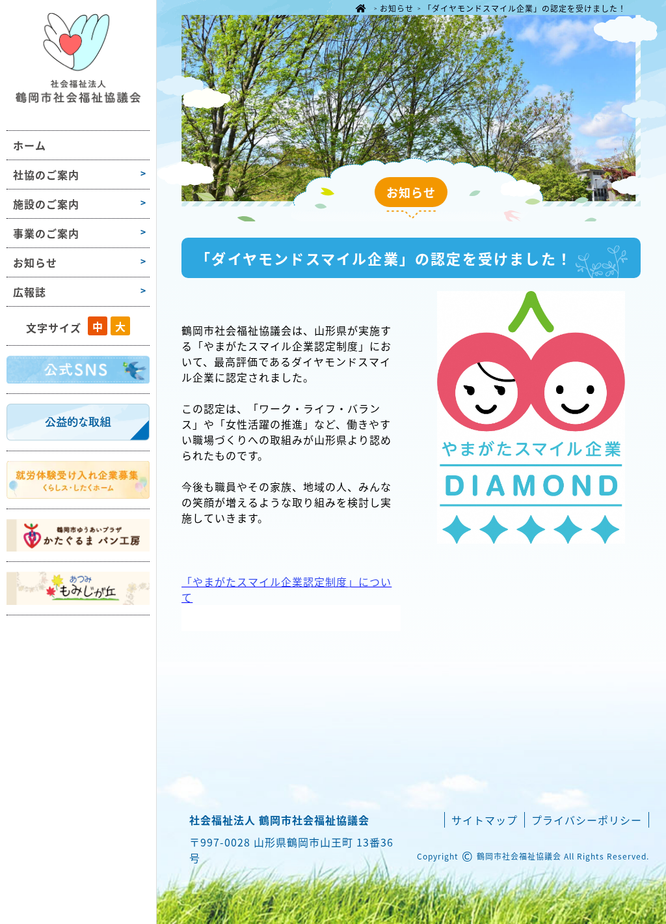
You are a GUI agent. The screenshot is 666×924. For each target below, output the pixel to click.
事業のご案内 (46, 233)
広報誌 (29, 292)
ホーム (29, 145)
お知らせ (35, 262)
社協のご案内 (46, 174)
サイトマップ (484, 820)
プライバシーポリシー (586, 820)
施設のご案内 (46, 204)
